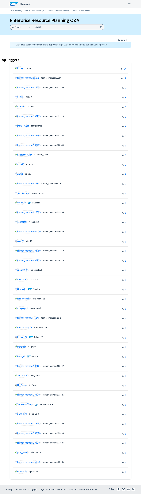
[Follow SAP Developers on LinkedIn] (133, 489)
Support (73, 489)
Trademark (62, 489)
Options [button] (121, 40)
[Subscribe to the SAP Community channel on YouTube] (128, 489)
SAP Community (16, 11)
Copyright (33, 489)
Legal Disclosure (47, 489)
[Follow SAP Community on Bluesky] (123, 489)
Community (25, 4)
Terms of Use (20, 489)
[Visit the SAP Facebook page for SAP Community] (118, 489)
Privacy (9, 489)
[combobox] (68, 27)
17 (125, 69)
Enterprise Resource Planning (58, 11)
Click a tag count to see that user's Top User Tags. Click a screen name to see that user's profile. (61, 45)
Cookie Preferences (88, 489)
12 (125, 78)
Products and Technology (34, 11)
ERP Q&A (75, 11)
